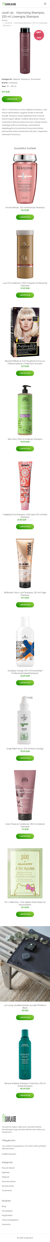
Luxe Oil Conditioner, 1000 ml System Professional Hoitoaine (25, 284)
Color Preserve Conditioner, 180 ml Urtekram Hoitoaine (25, 825)
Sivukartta (6, 1224)
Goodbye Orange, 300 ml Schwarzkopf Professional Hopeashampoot (25, 671)
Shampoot (25, 79)
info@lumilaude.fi (9, 1154)
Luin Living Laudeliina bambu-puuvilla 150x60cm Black (25, 1006)
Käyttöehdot (7, 1215)
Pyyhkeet (6, 1172)
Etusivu (5, 20)
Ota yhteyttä (7, 1211)
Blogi (4, 1206)
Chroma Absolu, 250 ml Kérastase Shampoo (25, 207)
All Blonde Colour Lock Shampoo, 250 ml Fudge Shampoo (25, 593)
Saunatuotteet (8, 1186)
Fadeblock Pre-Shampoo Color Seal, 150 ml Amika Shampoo (25, 515)
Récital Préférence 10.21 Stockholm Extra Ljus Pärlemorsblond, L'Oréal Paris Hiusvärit (25, 362)
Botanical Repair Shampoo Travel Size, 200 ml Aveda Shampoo (25, 1084)
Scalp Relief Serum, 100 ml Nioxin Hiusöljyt (25, 748)
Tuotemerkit (7, 1190)
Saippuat (16, 79)
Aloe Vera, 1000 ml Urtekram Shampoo (25, 439)
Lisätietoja (12, 99)
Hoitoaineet (36, 79)
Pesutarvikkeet (8, 1168)
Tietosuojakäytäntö (10, 1220)
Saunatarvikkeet (9, 1181)
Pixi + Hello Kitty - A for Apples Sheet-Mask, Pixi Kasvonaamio (25, 903)
